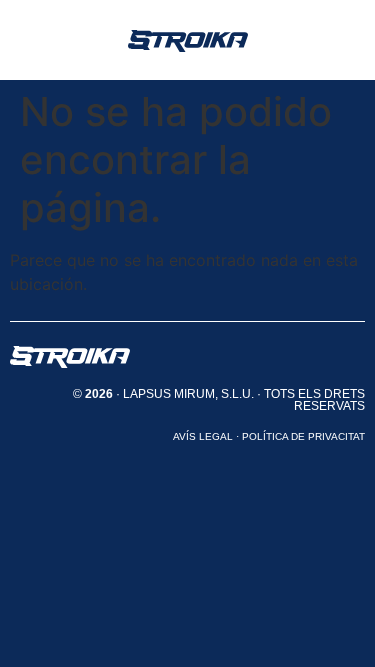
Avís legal (203, 436)
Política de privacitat (303, 436)
